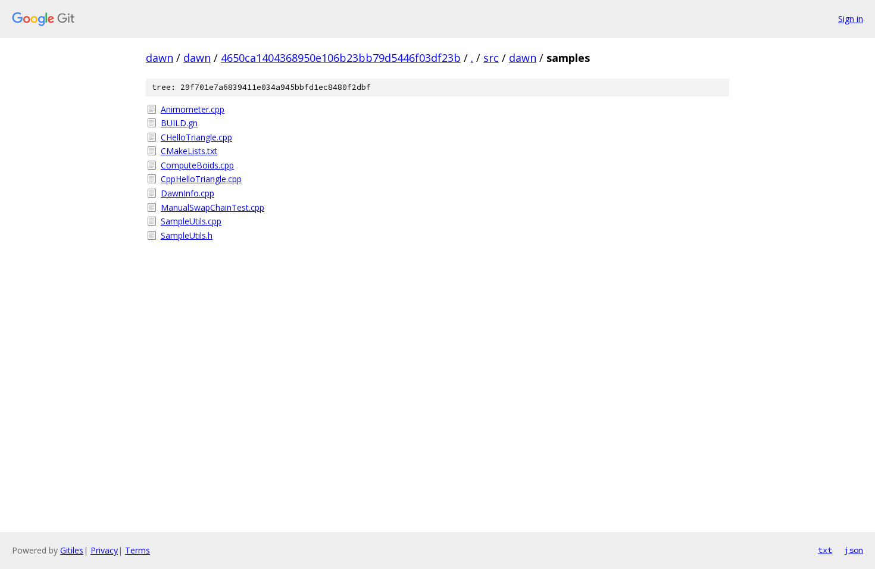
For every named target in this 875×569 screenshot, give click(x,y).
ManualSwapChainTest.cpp (212, 207)
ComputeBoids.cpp (197, 165)
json (853, 550)
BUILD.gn (179, 123)
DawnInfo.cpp (187, 193)
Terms (137, 550)
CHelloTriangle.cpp (196, 137)
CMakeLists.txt (189, 151)
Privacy (104, 550)
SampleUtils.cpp (191, 221)
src (491, 58)
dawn (159, 58)
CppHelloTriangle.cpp (201, 179)
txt (825, 550)
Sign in (850, 18)
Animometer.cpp (192, 109)
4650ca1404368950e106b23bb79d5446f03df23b (341, 58)
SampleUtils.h (186, 235)
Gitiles (71, 550)
